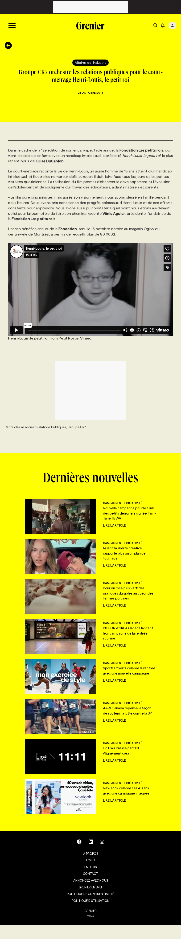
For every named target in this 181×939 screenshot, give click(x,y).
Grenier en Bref (90, 887)
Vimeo (85, 338)
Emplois (90, 867)
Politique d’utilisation (90, 900)
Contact (90, 873)
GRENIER (90, 910)
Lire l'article (114, 525)
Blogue (90, 860)
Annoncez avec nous (90, 880)
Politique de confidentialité (90, 893)
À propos (90, 853)
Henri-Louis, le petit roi (28, 338)
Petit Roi (66, 338)
